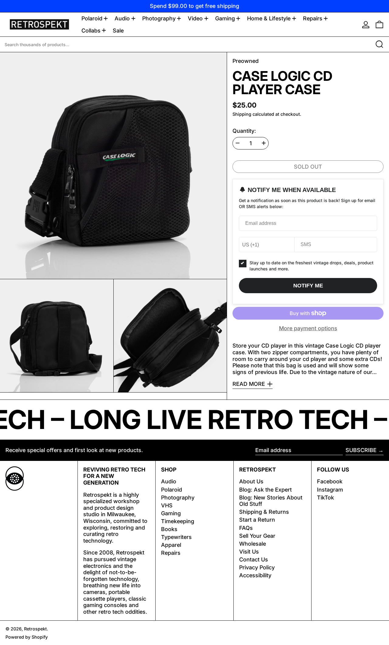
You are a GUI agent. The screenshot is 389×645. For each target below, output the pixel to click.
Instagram (330, 489)
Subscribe (361, 450)
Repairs (171, 553)
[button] (379, 24)
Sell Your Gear (257, 536)
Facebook (330, 481)
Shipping (241, 114)
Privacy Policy (257, 567)
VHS (167, 505)
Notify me (308, 286)
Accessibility (255, 575)
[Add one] (264, 143)
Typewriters (176, 537)
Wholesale (252, 543)
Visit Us (249, 551)
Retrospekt (35, 628)
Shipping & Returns (264, 512)
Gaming (171, 513)
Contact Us (253, 559)
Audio (168, 481)
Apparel (171, 545)
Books (169, 529)
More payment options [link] (308, 328)
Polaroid (171, 489)
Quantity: (244, 131)
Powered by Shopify (26, 637)
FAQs (246, 528)
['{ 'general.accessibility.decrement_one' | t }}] (238, 143)
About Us (251, 481)
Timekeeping (177, 521)
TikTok (325, 497)
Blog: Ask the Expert (265, 489)
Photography (177, 497)
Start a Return (257, 519)
